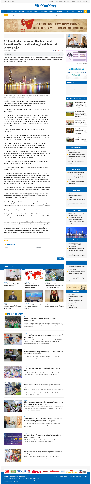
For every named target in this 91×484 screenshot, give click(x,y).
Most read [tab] (81, 98)
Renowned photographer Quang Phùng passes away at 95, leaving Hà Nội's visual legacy (81, 105)
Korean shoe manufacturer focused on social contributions (40, 319)
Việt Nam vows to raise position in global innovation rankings (43, 386)
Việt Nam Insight (7, 16)
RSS (86, 476)
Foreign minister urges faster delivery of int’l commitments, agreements (81, 122)
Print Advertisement (73, 90)
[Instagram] (60, 50)
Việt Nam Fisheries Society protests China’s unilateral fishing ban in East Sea (76, 278)
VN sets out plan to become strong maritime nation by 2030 (76, 151)
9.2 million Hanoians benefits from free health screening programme (76, 173)
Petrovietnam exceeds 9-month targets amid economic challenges (43, 453)
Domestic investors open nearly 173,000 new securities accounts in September (43, 353)
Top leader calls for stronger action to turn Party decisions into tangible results (77, 161)
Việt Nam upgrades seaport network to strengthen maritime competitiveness (76, 267)
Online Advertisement (74, 92)
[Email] (63, 50)
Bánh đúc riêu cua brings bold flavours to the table (75, 306)
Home (6, 36)
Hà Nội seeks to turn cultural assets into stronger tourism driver (76, 214)
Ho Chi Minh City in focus (75, 15)
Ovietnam (73, 1)
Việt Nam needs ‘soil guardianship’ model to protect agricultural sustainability (80, 114)
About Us (79, 1)
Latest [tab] (70, 98)
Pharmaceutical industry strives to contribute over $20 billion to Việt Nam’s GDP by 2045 (43, 403)
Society (36, 11)
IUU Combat (16, 16)
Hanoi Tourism (64, 15)
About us (66, 476)
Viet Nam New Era (29, 15)
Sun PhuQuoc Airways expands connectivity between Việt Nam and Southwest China (76, 244)
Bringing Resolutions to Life (17, 15)
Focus (6, 15)
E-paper (71, 83)
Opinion (67, 11)
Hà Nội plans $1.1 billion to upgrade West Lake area (76, 182)
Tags (6, 240)
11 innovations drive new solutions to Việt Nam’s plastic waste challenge (33, 306)
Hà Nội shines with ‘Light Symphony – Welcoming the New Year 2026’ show (76, 177)
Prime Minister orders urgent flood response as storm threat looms (80, 139)
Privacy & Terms (80, 476)
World (73, 11)
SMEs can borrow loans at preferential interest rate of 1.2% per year (43, 336)
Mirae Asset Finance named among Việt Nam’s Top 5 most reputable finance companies (76, 250)
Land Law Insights (54, 15)
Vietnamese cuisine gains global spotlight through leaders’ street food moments (76, 302)
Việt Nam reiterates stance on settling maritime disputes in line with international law (76, 273)
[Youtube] (58, 50)
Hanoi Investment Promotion (42, 15)
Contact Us (84, 1)
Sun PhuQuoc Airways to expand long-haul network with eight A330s (76, 254)
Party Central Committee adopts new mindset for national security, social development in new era (76, 156)
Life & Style (44, 11)
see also (9, 267)
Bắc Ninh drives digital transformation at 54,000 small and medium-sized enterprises (54, 285)
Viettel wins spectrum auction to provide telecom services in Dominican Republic (33, 285)
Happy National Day (37, 16)
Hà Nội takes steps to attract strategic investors (76, 203)
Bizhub (68, 1)
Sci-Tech (29, 11)
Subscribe (71, 88)
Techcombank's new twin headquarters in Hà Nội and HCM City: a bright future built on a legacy (43, 419)
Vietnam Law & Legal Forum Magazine (57, 1)
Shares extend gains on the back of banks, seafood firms (42, 369)
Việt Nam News (45, 6)
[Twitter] (55, 50)
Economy (21, 11)
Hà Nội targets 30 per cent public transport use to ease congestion (75, 218)
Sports (51, 11)
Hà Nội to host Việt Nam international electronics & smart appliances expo (42, 436)
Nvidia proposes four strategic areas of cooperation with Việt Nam (54, 305)
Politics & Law (13, 11)
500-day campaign (25, 16)
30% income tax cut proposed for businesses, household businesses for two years (12, 306)
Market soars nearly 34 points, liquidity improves (12, 284)
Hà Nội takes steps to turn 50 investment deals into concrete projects (75, 195)
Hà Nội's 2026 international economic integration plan (77, 200)
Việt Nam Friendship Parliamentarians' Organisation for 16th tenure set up (79, 131)
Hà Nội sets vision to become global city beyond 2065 (76, 222)
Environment (59, 11)
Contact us (72, 476)
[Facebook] (53, 50)
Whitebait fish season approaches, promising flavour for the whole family (76, 296)
